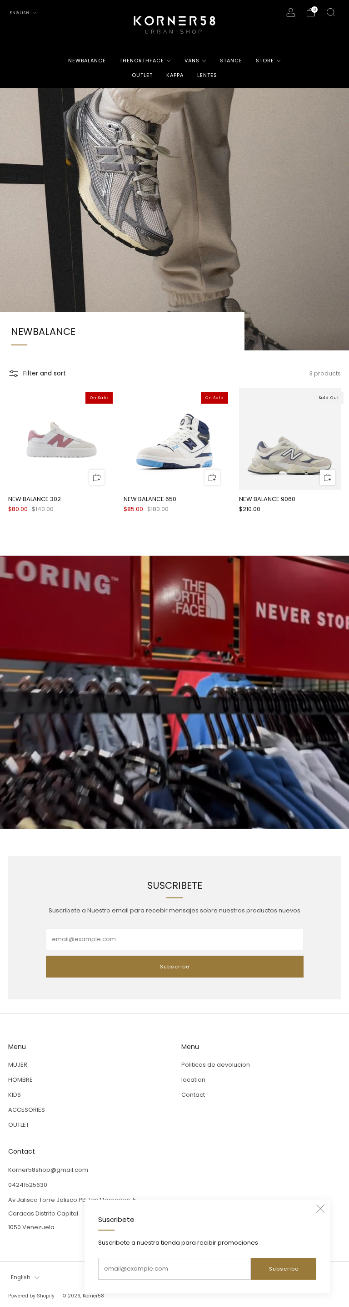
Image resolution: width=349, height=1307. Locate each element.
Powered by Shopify (31, 1295)
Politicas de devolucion (215, 1064)
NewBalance (87, 60)
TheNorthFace (142, 60)
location (193, 1079)
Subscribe (284, 1268)
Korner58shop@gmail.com (48, 1169)
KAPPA (175, 75)
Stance (231, 60)
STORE (265, 60)
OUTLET (142, 75)
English (20, 12)
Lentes (207, 75)
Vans (191, 60)
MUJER (17, 1064)
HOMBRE (20, 1079)
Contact (193, 1094)
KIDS (14, 1094)
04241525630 (27, 1184)
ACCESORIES (26, 1109)
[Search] (330, 12)
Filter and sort (44, 373)
